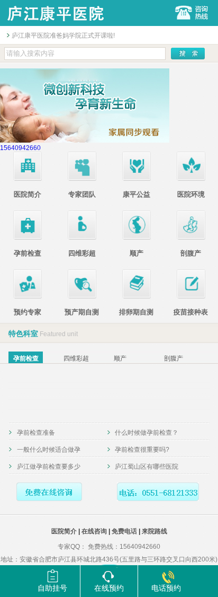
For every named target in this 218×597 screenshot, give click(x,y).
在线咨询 (94, 531)
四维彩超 (82, 253)
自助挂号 (52, 588)
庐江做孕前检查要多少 (48, 466)
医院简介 (27, 194)
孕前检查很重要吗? (142, 449)
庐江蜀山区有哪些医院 (146, 466)
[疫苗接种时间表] (191, 296)
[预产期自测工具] (82, 296)
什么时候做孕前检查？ (146, 432)
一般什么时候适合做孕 (48, 449)
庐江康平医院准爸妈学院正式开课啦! (63, 35)
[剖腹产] (191, 237)
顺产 (136, 253)
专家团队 (82, 194)
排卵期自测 (136, 312)
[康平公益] (136, 178)
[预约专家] (27, 296)
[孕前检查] (27, 237)
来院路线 (154, 531)
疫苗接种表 (191, 312)
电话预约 (166, 588)
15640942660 (20, 148)
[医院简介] (27, 178)
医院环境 (191, 194)
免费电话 (124, 531)
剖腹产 (190, 253)
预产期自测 (82, 312)
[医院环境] (191, 178)
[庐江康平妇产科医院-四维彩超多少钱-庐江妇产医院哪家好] (55, 24)
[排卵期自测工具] (136, 296)
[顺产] (136, 237)
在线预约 (109, 588)
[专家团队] (82, 178)
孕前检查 (27, 253)
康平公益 (136, 194)
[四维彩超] (82, 237)
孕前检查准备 (36, 432)
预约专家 (27, 312)
